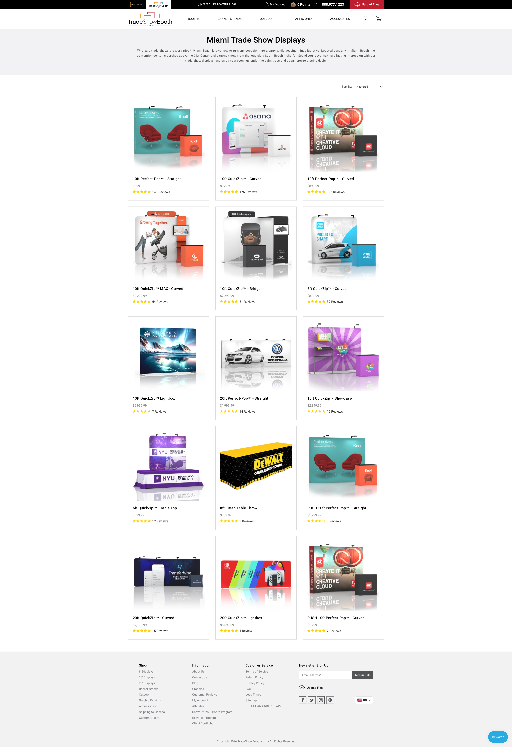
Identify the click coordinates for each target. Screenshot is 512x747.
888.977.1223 (333, 4)
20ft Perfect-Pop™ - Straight (244, 398)
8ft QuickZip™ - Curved (327, 289)
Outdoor (266, 19)
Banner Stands (230, 19)
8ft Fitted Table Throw (238, 508)
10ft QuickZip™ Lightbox (154, 398)
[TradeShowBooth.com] (150, 19)
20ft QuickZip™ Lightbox (241, 618)
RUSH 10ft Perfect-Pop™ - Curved (336, 618)
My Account (277, 4)
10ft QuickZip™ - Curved (241, 179)
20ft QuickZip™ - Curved (153, 618)
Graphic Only (301, 19)
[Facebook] (303, 700)
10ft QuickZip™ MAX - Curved (158, 289)
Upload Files (370, 4)
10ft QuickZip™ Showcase (329, 398)
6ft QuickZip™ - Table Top (155, 508)
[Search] (366, 19)
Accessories (340, 19)
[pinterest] (330, 700)
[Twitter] (312, 700)
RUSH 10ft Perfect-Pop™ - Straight (336, 508)
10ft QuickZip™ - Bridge (240, 289)
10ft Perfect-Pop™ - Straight (157, 179)
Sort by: (347, 86)
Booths (194, 19)
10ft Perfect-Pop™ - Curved (330, 179)
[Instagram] (321, 700)
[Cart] (379, 18)
